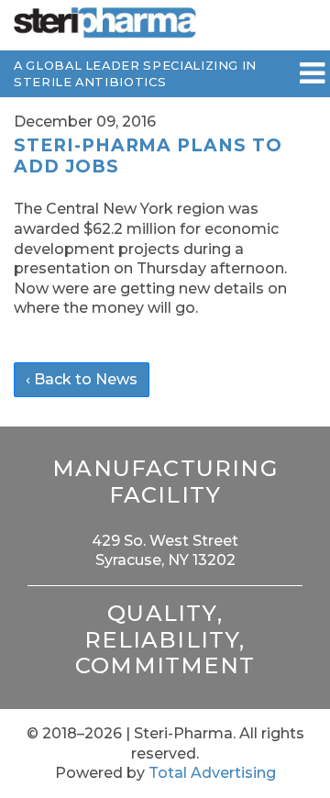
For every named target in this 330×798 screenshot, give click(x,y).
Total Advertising (212, 772)
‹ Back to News (82, 379)
